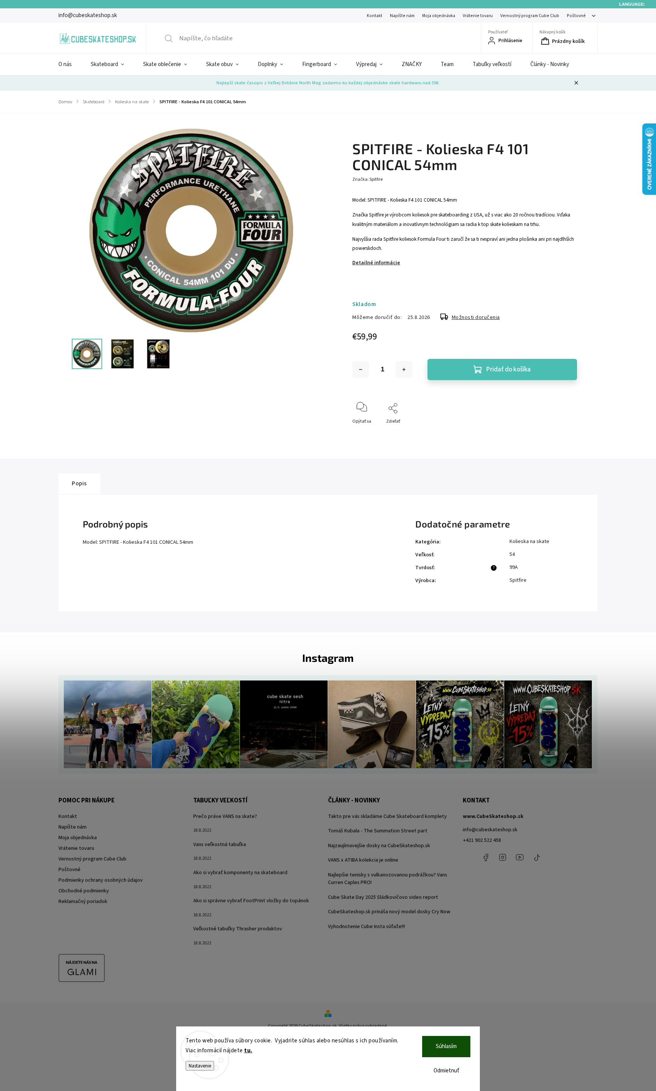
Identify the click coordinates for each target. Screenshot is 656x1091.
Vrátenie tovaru (478, 16)
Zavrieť (564, 434)
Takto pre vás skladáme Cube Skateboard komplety (387, 816)
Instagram (502, 857)
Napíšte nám (402, 16)
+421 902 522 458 (482, 840)
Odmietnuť (446, 1071)
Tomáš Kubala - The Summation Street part (377, 831)
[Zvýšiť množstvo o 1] (404, 369)
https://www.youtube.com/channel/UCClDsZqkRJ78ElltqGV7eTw (519, 857)
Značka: (367, 179)
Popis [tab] (79, 483)
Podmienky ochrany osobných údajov (100, 880)
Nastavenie (200, 1065)
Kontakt (374, 16)
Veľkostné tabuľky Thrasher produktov (237, 929)
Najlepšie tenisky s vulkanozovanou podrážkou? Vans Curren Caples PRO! (387, 878)
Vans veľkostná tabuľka (219, 844)
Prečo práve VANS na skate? (225, 816)
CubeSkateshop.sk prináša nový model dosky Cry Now (389, 912)
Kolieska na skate (529, 541)
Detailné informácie (376, 263)
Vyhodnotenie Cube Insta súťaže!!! (366, 926)
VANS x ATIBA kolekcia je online (363, 860)
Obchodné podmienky (83, 891)
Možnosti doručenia (476, 317)
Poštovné (576, 16)
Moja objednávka (438, 16)
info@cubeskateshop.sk (490, 830)
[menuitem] (69, 64)
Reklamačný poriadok (82, 901)
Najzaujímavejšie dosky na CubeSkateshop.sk (379, 845)
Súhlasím (446, 1046)
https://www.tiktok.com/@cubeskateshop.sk (536, 857)
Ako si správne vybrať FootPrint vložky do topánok (251, 901)
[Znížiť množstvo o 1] (360, 369)
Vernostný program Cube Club (529, 16)
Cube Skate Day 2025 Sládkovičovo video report (383, 897)
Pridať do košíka (508, 369)
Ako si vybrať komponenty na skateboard (240, 872)
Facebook (485, 857)
